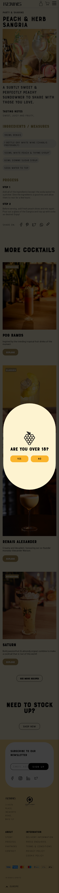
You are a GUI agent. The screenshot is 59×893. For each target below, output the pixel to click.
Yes (19, 458)
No (39, 458)
